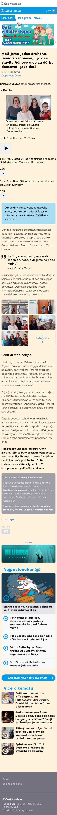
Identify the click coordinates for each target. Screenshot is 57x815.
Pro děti (8, 18)
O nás (6, 779)
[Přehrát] (6, 148)
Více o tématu (18, 688)
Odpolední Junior (12, 75)
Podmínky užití (10, 807)
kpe (12, 519)
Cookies (21, 804)
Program (24, 18)
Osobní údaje (35, 804)
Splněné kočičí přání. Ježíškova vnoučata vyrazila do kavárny (30, 747)
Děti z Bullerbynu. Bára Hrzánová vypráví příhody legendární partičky (28, 651)
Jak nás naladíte (12, 783)
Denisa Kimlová (30, 128)
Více (38, 18)
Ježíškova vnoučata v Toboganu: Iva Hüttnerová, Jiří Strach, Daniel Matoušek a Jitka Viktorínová (33, 700)
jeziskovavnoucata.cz (15, 490)
